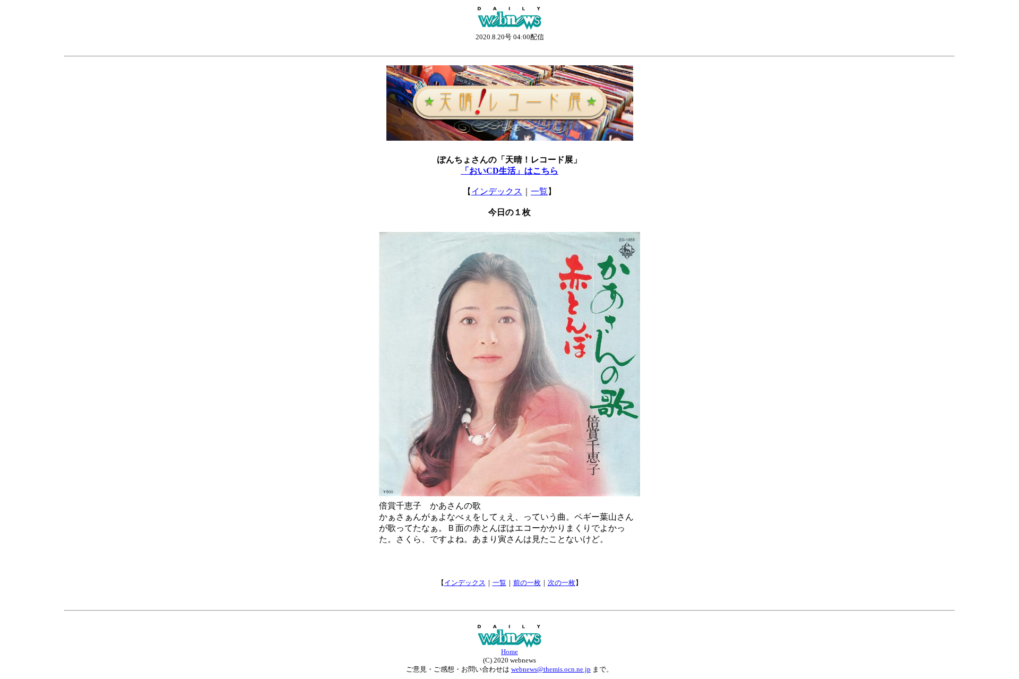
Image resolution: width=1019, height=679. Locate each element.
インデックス (496, 191)
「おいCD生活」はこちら (509, 170)
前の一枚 (527, 583)
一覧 (539, 191)
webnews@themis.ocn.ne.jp (551, 669)
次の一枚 (561, 583)
